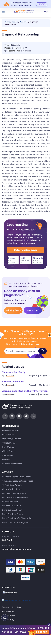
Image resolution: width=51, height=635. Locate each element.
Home (7, 22)
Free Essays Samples (11, 439)
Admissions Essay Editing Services (17, 481)
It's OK (42, 4)
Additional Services (10, 430)
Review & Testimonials (12, 464)
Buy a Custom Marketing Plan (15, 522)
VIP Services (8, 434)
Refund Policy (8, 620)
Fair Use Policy (8, 615)
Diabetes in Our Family (13, 372)
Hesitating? (33, 310)
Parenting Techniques (13, 381)
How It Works (8, 447)
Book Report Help (10, 502)
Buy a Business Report (12, 510)
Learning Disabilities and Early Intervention (25, 391)
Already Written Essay (12, 489)
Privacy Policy (8, 611)
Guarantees (7, 455)
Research (24, 22)
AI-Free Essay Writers (12, 485)
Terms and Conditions (11, 607)
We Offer (6, 459)
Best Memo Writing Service (14, 493)
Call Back (7, 540)
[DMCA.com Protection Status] (16, 600)
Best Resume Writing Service (15, 497)
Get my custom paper (25, 250)
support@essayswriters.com (17, 549)
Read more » (25, 5)
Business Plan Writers (11, 506)
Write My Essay (13, 310)
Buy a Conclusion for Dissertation (17, 518)
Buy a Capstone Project (12, 514)
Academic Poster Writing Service (16, 477)
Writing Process (9, 451)
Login (46, 11)
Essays (15, 22)
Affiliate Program (9, 443)
